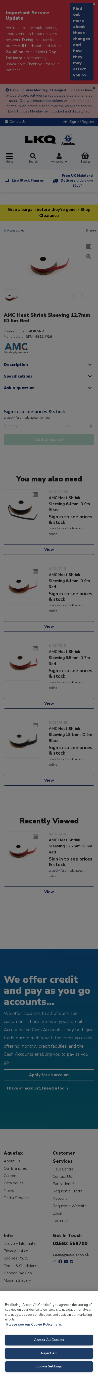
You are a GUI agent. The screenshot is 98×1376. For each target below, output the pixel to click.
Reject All (49, 1353)
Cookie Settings (49, 1366)
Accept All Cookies (49, 1340)
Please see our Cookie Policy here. (34, 1324)
